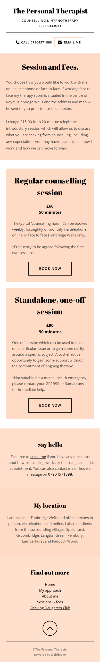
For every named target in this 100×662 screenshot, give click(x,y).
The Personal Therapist (50, 10)
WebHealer (58, 654)
